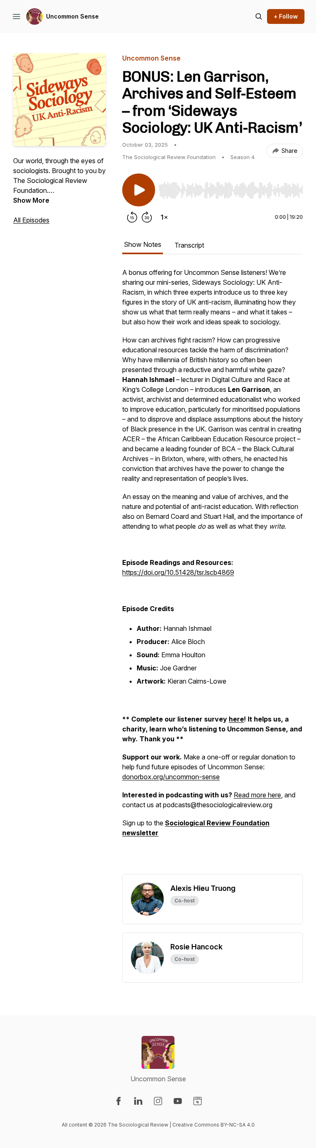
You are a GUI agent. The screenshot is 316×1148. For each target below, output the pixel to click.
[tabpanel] (212, 570)
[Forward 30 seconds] (147, 217)
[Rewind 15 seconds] (132, 217)
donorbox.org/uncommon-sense (171, 777)
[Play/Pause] (138, 189)
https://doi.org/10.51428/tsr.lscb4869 (178, 572)
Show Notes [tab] (142, 244)
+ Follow (286, 16)
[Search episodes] (259, 16)
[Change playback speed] (164, 217)
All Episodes (31, 220)
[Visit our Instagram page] (158, 1101)
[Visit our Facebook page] (118, 1101)
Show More (31, 200)
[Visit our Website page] (197, 1101)
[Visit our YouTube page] (178, 1101)
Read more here (257, 795)
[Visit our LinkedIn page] (138, 1101)
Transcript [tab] (189, 245)
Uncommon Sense (72, 16)
